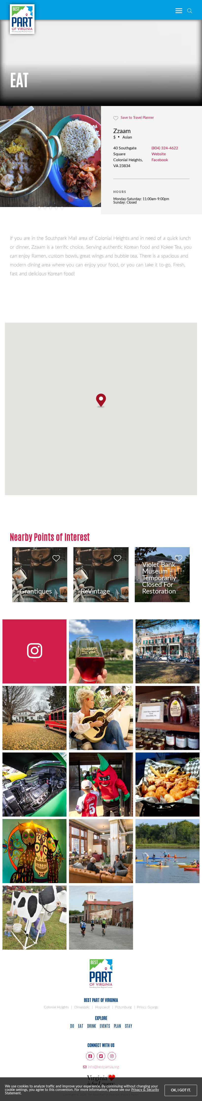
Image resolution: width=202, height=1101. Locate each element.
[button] (101, 401)
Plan (117, 1025)
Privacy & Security (145, 1090)
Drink (91, 1025)
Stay (128, 1025)
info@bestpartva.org (103, 1067)
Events (105, 1025)
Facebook (160, 160)
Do (72, 1025)
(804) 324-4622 (165, 148)
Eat (80, 1025)
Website (159, 154)
